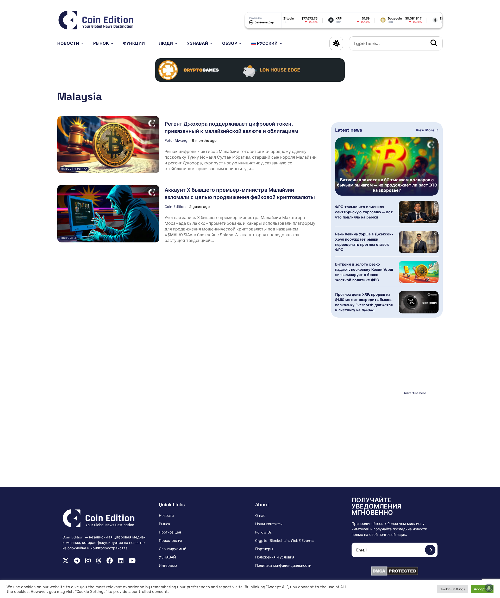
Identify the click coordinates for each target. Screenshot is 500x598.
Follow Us (263, 532)
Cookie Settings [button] (452, 589)
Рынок (101, 43)
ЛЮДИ (166, 43)
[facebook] (110, 560)
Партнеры (264, 548)
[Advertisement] (387, 429)
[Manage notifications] (489, 588)
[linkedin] (120, 560)
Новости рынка (74, 168)
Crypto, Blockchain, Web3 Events (284, 540)
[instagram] (88, 560)
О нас (260, 515)
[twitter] (66, 560)
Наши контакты (269, 524)
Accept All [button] (482, 589)
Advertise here (415, 393)
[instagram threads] (98, 560)
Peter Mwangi (176, 140)
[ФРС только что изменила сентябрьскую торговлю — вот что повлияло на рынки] (419, 212)
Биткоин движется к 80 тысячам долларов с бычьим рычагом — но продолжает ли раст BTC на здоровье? (387, 185)
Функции (134, 43)
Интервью (168, 565)
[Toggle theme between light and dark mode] (336, 43)
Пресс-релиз (170, 540)
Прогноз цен (170, 532)
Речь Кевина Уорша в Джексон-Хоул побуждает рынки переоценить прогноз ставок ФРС (364, 242)
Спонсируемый (172, 548)
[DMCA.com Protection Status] (395, 571)
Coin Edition (175, 206)
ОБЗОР (229, 43)
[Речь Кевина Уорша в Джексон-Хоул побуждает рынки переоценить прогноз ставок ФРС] (419, 242)
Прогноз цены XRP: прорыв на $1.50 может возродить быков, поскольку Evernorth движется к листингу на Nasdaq (364, 302)
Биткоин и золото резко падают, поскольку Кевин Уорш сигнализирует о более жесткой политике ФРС (364, 272)
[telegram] (77, 560)
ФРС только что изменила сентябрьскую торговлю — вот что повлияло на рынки (364, 212)
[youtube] (132, 560)
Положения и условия (274, 557)
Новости (68, 43)
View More (425, 130)
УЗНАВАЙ (197, 43)
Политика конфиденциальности (283, 565)
